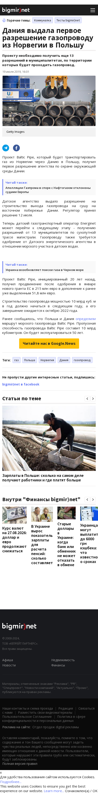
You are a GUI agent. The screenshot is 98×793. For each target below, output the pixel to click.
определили (86, 318)
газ (16, 360)
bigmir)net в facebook (20, 384)
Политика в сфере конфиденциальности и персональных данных (43, 718)
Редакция (65, 708)
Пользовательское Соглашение (27, 716)
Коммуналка (42, 20)
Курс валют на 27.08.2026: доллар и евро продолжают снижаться (14, 539)
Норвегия (47, 360)
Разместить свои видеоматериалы (45, 712)
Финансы (58, 665)
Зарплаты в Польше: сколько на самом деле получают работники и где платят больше (43, 478)
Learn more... (54, 790)
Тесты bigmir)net (68, 20)
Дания (63, 360)
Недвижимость (63, 660)
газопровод (82, 360)
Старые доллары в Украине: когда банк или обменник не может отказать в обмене (66, 544)
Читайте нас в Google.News (49, 343)
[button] (87, 398)
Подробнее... (10, 781)
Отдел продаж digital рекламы (55, 727)
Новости (9, 665)
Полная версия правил (19, 763)
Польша (29, 360)
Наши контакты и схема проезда (27, 708)
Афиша (7, 660)
